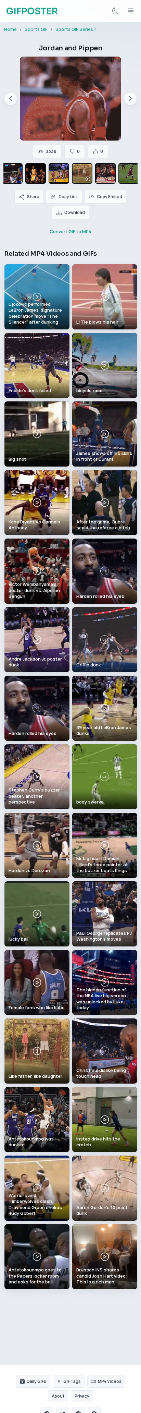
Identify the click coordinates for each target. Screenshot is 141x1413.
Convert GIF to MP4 (70, 231)
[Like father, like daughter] (82, 173)
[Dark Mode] (116, 11)
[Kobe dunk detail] (35, 173)
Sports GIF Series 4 (76, 29)
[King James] (12, 173)
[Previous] (10, 98)
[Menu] (131, 11)
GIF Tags (72, 1381)
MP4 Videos (109, 1381)
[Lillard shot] (105, 173)
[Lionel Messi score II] (128, 173)
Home (10, 29)
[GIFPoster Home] (32, 11)
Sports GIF (36, 29)
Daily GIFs (36, 1381)
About (58, 1396)
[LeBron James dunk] (59, 173)
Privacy (82, 1396)
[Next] (130, 98)
